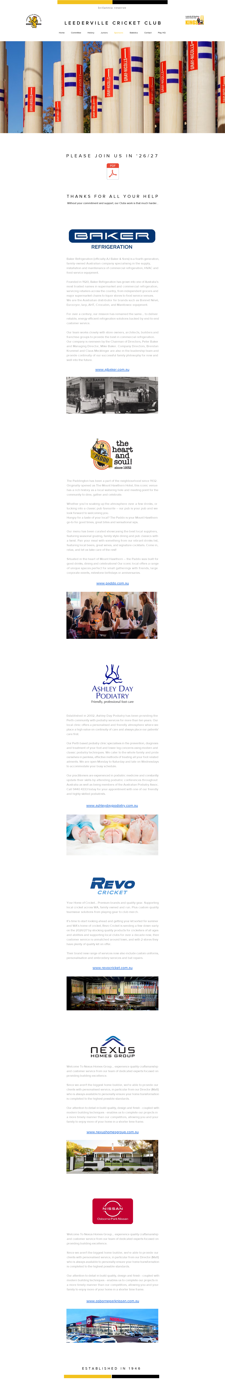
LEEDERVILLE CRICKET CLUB (113, 23)
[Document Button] (113, 172)
